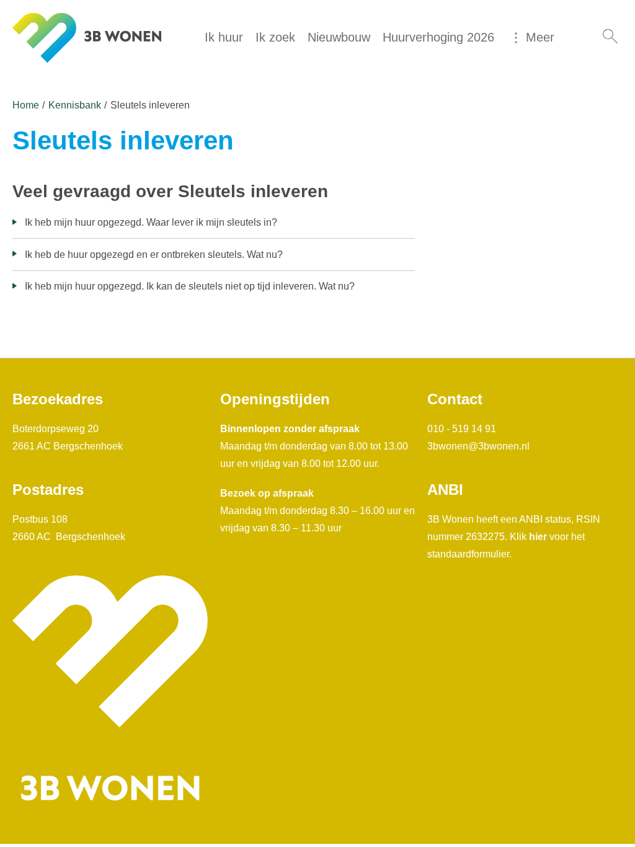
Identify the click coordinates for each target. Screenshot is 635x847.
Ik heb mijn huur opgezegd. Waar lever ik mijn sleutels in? (151, 222)
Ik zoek (275, 37)
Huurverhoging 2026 (438, 37)
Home (25, 105)
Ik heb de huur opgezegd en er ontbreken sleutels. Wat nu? (154, 254)
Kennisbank (74, 105)
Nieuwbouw (339, 37)
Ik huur (224, 37)
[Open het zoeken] (610, 37)
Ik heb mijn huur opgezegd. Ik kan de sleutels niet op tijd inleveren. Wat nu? (190, 286)
